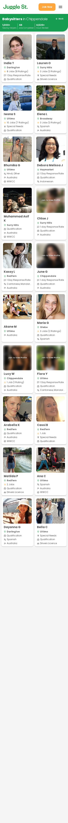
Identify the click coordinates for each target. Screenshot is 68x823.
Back (59, 18)
